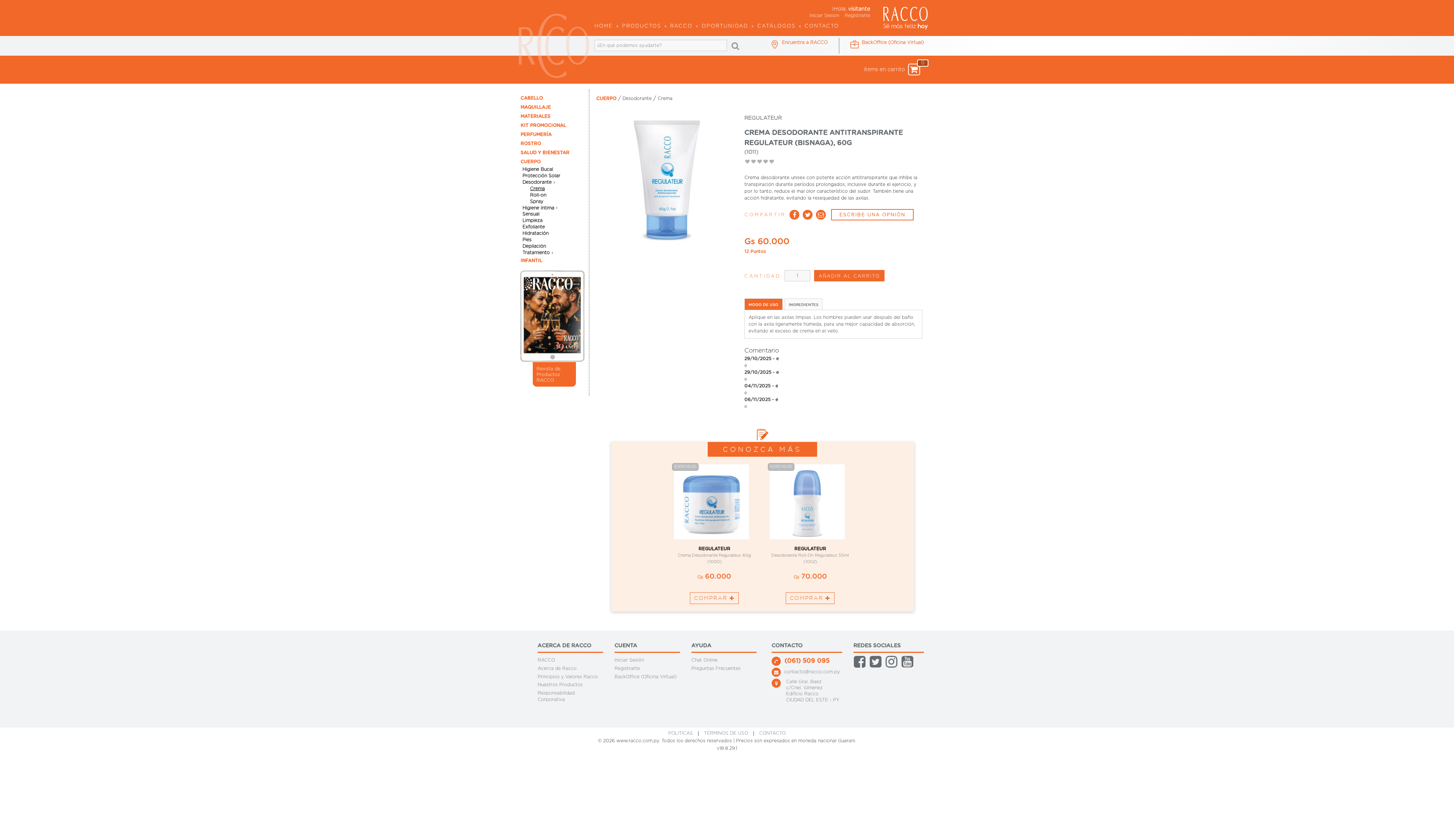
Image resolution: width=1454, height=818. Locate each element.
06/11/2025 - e (761, 399)
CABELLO (532, 98)
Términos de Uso (726, 733)
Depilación (534, 246)
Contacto (822, 26)
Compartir (765, 214)
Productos (641, 26)
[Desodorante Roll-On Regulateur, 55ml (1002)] (810, 501)
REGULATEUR (714, 548)
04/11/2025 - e (761, 386)
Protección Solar (541, 175)
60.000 (714, 576)
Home (603, 26)
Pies (527, 239)
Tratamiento (536, 252)
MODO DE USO (763, 305)
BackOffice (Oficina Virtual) (646, 676)
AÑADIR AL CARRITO (849, 276)
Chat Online (704, 660)
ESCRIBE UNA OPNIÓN (872, 214)
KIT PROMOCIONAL (543, 125)
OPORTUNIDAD (725, 26)
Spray (536, 201)
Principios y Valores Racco (568, 676)
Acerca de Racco (557, 668)
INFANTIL (531, 260)
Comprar (712, 598)
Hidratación (536, 233)
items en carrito (892, 68)
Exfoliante (534, 227)
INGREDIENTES (803, 305)
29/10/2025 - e (761, 358)
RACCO (546, 660)
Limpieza (533, 220)
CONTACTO (772, 733)
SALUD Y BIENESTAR (545, 152)
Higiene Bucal (538, 169)
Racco (681, 26)
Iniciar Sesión (629, 660)
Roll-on (538, 195)
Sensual (531, 214)
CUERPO (531, 161)
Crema (537, 188)
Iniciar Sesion (824, 15)
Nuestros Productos (560, 684)
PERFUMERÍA (536, 134)
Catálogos (776, 26)
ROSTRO (531, 143)
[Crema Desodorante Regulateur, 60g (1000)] (714, 501)
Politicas (680, 733)
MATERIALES (536, 116)
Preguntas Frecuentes (716, 668)
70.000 (810, 576)
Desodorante (537, 182)
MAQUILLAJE (536, 107)
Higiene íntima (538, 207)
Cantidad (762, 276)
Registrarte (857, 15)
